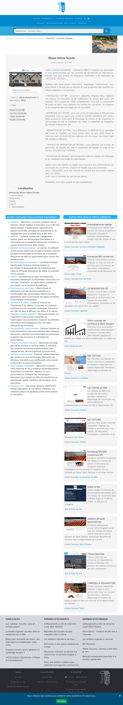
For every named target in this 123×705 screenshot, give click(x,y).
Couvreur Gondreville (61, 70)
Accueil (36, 18)
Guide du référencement (18, 686)
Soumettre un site (54, 23)
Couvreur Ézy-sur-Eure (80, 279)
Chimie (13, 276)
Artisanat (14, 222)
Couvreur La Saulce (79, 378)
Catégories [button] (47, 18)
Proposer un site (18, 682)
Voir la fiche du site (73, 346)
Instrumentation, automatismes (24, 328)
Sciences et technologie (21, 354)
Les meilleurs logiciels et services (59, 639)
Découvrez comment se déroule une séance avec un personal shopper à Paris (60, 654)
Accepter (61, 701)
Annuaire (40, 23)
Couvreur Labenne (78, 311)
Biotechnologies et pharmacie (23, 262)
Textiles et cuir (17, 386)
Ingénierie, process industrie (23, 314)
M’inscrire (82, 23)
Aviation (14, 236)
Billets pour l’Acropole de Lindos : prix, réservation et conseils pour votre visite (23, 642)
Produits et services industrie (23, 343)
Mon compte (70, 23)
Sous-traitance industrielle (22, 366)
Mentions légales (76, 692)
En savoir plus (89, 696)
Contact (79, 18)
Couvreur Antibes (78, 410)
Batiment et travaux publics (22, 248)
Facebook (82, 677)
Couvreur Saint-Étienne (81, 544)
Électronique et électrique (22, 288)
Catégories (47, 677)
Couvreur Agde (77, 608)
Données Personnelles (76, 689)
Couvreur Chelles (78, 442)
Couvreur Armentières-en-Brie (84, 477)
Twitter (70, 677)
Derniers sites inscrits (47, 682)
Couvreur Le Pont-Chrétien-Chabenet (87, 247)
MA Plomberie (89, 644)
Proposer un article (64, 18)
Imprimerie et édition (19, 302)
